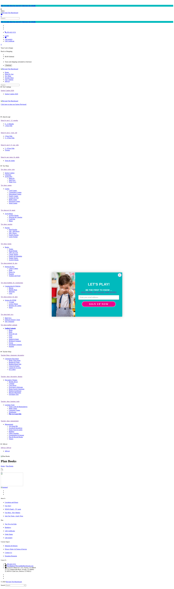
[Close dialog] (119, 275)
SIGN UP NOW (99, 304)
